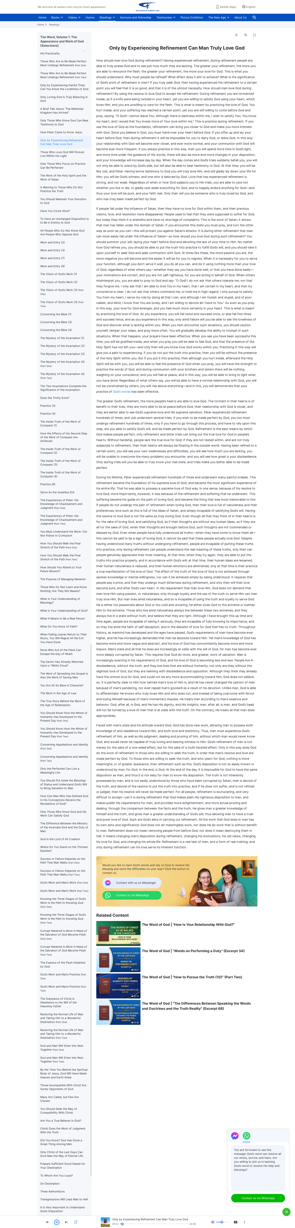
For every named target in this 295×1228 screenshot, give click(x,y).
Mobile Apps (228, 7)
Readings (105, 17)
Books (55, 17)
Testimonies (164, 17)
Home (42, 17)
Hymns (90, 17)
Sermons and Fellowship (135, 17)
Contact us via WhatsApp (258, 1198)
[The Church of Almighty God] (147, 7)
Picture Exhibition (191, 17)
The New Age (217, 17)
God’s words (122, 391)
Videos (72, 17)
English (250, 7)
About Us (240, 17)
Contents (104, 35)
